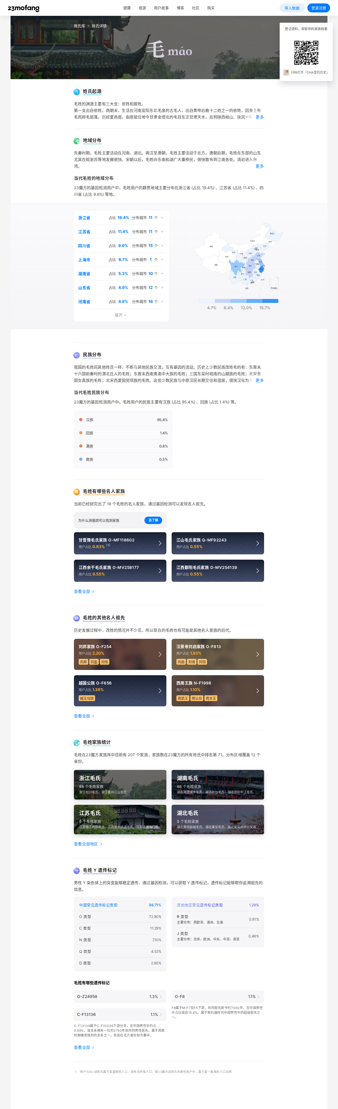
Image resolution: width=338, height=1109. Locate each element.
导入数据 (292, 8)
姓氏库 (79, 26)
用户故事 (161, 8)
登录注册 (318, 8)
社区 (195, 8)
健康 (127, 8)
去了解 (153, 520)
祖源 (142, 8)
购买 (211, 8)
